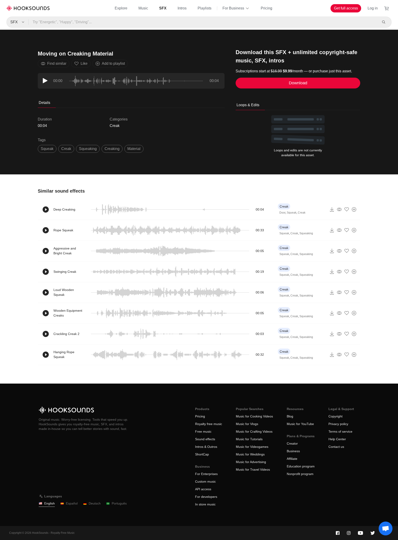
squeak (47, 149)
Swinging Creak (64, 271)
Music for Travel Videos (253, 469)
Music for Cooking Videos (254, 416)
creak (66, 149)
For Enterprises (206, 474)
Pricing (266, 8)
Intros (182, 8)
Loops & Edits (248, 105)
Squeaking (306, 233)
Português (119, 503)
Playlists (204, 8)
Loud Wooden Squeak (63, 292)
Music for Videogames (252, 447)
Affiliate (292, 459)
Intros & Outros (206, 447)
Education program (301, 466)
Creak (115, 126)
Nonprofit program (300, 474)
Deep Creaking (64, 209)
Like (84, 63)
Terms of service (340, 431)
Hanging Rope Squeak (63, 354)
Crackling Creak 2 (66, 334)
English (49, 503)
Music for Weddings (250, 454)
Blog (290, 416)
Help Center (337, 439)
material (133, 149)
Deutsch (95, 503)
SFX (163, 8)
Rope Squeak (63, 230)
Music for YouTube (300, 424)
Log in (373, 8)
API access (203, 489)
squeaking (88, 149)
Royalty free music (208, 424)
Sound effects (205, 439)
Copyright (335, 416)
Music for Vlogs (247, 424)
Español (72, 503)
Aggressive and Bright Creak (64, 251)
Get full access (346, 8)
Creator (292, 443)
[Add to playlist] (354, 209)
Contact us (336, 447)
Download (298, 83)
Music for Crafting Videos (254, 431)
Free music (203, 431)
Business (293, 451)
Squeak (291, 212)
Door (282, 212)
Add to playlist (113, 63)
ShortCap (202, 454)
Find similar (56, 63)
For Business (233, 8)
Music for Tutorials (249, 439)
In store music (205, 504)
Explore (121, 8)
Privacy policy (338, 424)
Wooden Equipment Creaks (67, 313)
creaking (112, 149)
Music (143, 8)
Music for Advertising (251, 462)
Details (44, 103)
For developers (206, 497)
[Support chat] (385, 528)
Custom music (205, 481)
